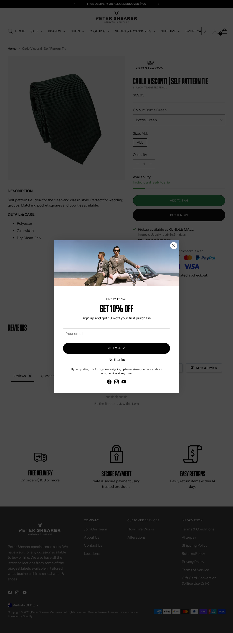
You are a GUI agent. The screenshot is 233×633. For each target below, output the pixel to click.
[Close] (173, 245)
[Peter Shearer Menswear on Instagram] (116, 382)
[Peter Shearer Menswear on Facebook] (109, 382)
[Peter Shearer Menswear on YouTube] (124, 382)
